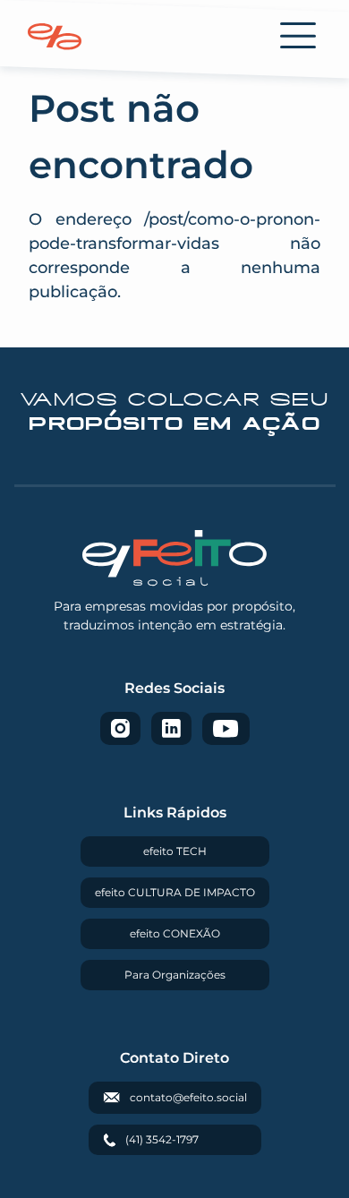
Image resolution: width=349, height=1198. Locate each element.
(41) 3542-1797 (162, 1139)
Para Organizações (175, 974)
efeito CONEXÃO (175, 933)
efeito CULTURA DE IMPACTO (175, 892)
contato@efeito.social (188, 1097)
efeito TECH (175, 851)
